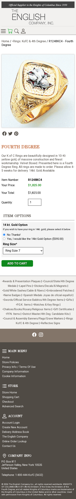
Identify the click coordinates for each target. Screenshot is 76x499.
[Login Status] (23, 31)
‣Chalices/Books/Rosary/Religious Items (26, 309)
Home (5, 41)
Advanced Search (12, 406)
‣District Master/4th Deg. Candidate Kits (45, 314)
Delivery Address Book (15, 432)
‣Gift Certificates (62, 309)
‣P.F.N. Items (13, 314)
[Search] (16, 31)
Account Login (11, 422)
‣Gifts (69, 299)
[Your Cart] (10, 31)
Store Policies (10, 362)
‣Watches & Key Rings (46, 304)
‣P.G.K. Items (23, 304)
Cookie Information (14, 376)
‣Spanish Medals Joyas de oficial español (47, 295)
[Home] (38, 17)
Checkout (8, 401)
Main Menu (4, 351)
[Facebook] (34, 335)
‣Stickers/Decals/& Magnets (50, 286)
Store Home (9, 392)
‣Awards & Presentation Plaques (21, 281)
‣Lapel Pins (25, 286)
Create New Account (14, 427)
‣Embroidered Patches (59, 290)
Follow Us (4, 134)
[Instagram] (41, 335)
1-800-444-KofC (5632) (29, 475)
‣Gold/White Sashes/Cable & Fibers (23, 290)
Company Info (4, 456)
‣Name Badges (12, 295)
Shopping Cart (10, 397)
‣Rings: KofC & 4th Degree (29, 41)
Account (4, 416)
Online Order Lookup (14, 441)
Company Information (15, 371)
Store (4, 386)
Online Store (3, 31)
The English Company (15, 436)
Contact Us (8, 446)
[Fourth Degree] (38, 90)
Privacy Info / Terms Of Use (19, 367)
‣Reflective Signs (50, 323)
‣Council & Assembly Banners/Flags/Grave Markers (33, 318)
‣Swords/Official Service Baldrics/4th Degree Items (33, 299)
